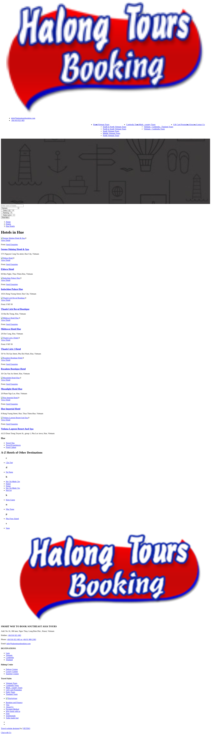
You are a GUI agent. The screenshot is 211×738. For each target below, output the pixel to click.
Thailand (9, 660)
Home (95, 125)
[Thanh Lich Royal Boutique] (13, 298)
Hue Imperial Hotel (10, 409)
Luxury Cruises (12, 672)
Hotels (8, 224)
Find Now (5, 217)
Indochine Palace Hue (12, 289)
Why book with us (13, 711)
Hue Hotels (10, 226)
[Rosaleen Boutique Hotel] (12, 358)
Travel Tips (10, 443)
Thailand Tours (12, 694)
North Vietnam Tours (111, 135)
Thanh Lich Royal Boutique (15, 309)
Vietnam (9, 655)
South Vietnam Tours (111, 131)
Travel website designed (10, 728)
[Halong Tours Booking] (105, 114)
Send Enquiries (12, 244)
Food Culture (11, 447)
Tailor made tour (12, 718)
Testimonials (11, 716)
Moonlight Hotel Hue (11, 389)
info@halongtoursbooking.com (23, 118)
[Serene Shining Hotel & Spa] (13, 238)
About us (192, 125)
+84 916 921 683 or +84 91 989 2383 (21, 639)
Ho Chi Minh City (13, 481)
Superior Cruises (12, 674)
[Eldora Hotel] (7, 258)
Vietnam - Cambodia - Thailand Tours (158, 127)
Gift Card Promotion (181, 125)
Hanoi (8, 484)
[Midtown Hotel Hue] (10, 318)
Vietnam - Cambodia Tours (154, 129)
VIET (26, 728)
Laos (8, 653)
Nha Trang (10, 509)
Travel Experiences (13, 445)
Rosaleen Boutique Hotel (13, 369)
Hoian (8, 486)
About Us (9, 707)
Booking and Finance (14, 703)
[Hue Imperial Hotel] (9, 398)
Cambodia (10, 657)
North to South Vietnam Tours (114, 129)
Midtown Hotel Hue (11, 329)
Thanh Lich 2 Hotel (11, 349)
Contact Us (200, 125)
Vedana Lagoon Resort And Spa (17, 429)
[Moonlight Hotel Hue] (10, 378)
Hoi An (9, 490)
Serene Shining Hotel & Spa (15, 249)
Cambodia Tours (132, 125)
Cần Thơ (9, 463)
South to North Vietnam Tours (114, 127)
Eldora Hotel (7, 269)
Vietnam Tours (103, 125)
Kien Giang (10, 500)
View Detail (5, 240)
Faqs (8, 713)
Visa (7, 705)
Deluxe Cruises (12, 669)
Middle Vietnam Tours (111, 133)
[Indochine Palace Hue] (10, 278)
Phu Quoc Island (12, 519)
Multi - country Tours (147, 125)
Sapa (8, 528)
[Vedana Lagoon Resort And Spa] (14, 418)
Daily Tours (10, 692)
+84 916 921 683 (17, 120)
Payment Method (12, 709)
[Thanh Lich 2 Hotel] (10, 338)
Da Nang (9, 472)
